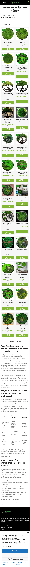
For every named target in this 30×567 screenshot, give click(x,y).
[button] (27, 532)
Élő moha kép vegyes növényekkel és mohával (8, 327)
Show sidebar (7, 24)
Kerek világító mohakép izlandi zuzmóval (8, 66)
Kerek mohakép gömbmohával (8, 41)
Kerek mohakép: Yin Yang (8, 173)
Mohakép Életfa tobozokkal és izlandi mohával (22, 147)
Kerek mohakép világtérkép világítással (8, 250)
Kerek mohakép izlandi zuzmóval (22, 41)
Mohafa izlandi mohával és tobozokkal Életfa (8, 95)
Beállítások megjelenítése (15, 559)
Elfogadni (15, 551)
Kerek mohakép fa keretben (22, 173)
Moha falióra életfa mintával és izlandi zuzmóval (8, 225)
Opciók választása (22, 204)
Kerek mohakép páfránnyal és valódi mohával (8, 198)
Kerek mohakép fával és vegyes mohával (8, 301)
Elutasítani (15, 555)
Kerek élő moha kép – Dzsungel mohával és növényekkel (8, 147)
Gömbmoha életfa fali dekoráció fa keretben (22, 94)
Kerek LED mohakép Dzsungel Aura (22, 301)
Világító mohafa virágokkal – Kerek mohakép (7, 121)
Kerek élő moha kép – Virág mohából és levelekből (22, 327)
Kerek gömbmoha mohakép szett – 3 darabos (22, 276)
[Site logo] (15, 2)
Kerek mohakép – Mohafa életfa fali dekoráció (7, 276)
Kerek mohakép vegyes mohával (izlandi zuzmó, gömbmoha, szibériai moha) (22, 67)
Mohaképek (11, 16)
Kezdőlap (3, 16)
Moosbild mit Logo (22, 197)
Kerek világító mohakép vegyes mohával (22, 120)
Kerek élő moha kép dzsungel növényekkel (22, 250)
